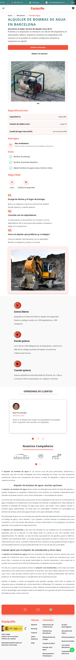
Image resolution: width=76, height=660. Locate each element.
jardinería (60, 522)
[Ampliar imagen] (38, 81)
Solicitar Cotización (38, 47)
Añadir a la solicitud (39, 54)
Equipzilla (37, 8)
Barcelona (21, 15)
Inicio (10, 15)
